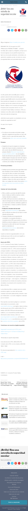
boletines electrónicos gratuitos (11, 321)
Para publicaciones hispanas (14, 482)
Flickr (6, 333)
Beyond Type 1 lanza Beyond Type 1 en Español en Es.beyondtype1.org (7, 384)
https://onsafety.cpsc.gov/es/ (17, 42)
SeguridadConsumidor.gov (12, 210)
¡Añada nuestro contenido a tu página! (14, 480)
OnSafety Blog (20, 331)
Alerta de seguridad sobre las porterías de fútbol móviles (14, 183)
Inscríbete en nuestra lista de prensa (14, 478)
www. (2, 306)
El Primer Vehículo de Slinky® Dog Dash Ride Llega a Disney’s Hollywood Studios (20, 385)
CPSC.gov (18, 329)
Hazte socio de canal (14, 494)
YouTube (13, 331)
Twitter (2, 333)
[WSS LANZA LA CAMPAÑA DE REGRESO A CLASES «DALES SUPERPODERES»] (4, 423)
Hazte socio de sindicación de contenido (14, 491)
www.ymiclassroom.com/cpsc (9, 228)
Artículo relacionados (7, 392)
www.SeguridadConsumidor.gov (9, 317)
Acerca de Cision (14, 489)
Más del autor (5, 394)
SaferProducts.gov (8, 306)
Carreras (14, 496)
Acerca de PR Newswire (14, 487)
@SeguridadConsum (6, 319)
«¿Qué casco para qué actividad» (18, 138)
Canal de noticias (14, 475)
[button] (26, 2)
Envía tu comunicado (14, 502)
